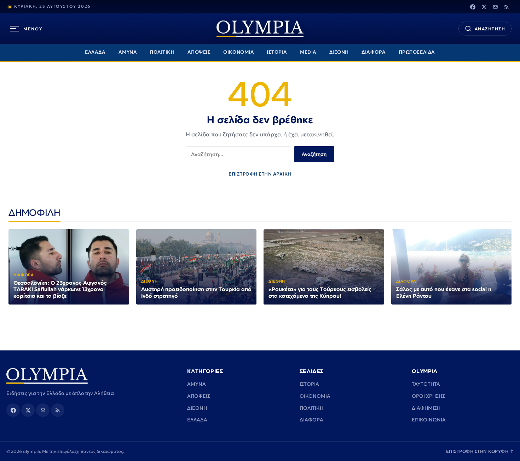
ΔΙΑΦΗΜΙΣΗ (426, 408)
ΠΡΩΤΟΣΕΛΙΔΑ (417, 52)
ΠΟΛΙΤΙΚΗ (162, 52)
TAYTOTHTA (426, 384)
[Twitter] (484, 7)
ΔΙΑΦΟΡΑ (374, 52)
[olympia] (260, 28)
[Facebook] (473, 7)
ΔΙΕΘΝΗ (339, 52)
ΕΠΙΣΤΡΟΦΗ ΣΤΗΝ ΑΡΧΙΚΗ (260, 174)
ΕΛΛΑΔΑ (95, 52)
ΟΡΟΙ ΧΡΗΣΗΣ (428, 396)
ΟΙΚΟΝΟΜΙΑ (238, 52)
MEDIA (308, 52)
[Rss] (507, 7)
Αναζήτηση (314, 154)
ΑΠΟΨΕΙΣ (199, 52)
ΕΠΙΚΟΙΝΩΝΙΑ (429, 419)
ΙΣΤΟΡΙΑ (277, 52)
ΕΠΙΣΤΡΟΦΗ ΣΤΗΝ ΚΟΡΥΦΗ (480, 451)
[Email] (495, 7)
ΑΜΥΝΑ (128, 52)
